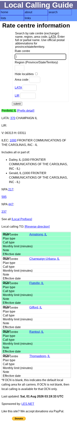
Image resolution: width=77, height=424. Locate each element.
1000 (13, 140)
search (53, 12)
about (28, 12)
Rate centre (22, 51)
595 (4, 196)
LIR (17, 95)
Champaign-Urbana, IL (44, 258)
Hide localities (24, 74)
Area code (22, 79)
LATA (18, 87)
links (28, 18)
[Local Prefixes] (22, 219)
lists (3, 18)
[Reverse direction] (37, 226)
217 (10, 189)
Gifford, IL (35, 307)
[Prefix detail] (25, 110)
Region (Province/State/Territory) (36, 62)
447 (10, 204)
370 (12, 118)
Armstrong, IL (38, 234)
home (4, 12)
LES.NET (27, 403)
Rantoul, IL (36, 331)
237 (4, 211)
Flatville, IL (36, 283)
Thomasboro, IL (39, 356)
